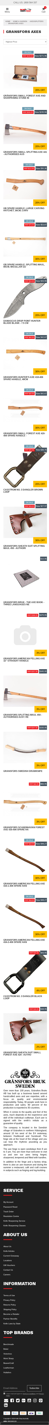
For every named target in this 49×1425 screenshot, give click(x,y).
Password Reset (10, 1207)
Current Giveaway (11, 1256)
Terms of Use (9, 1295)
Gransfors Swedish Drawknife (22, 771)
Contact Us (8, 1270)
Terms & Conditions (29, 1394)
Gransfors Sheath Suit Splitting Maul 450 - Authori (24, 547)
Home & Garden (20, 21)
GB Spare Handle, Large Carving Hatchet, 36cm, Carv (23, 209)
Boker (5, 1349)
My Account (8, 1202)
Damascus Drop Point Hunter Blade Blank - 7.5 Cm (21, 322)
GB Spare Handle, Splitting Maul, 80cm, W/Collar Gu (24, 265)
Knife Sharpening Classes (14, 1225)
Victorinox (7, 1354)
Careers (6, 1274)
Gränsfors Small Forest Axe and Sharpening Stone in (24, 97)
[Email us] (6, 1400)
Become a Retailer (11, 1314)
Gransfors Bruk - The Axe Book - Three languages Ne (23, 603)
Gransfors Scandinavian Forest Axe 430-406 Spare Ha (24, 828)
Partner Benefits (10, 1319)
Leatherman (8, 1368)
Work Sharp (8, 1358)
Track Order (8, 1211)
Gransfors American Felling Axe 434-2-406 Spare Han (24, 941)
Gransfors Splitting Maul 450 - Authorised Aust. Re (22, 716)
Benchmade (8, 1344)
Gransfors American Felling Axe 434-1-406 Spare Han (24, 885)
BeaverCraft (8, 1363)
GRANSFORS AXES (15, 23)
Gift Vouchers (9, 1265)
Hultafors (7, 1372)
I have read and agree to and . (25, 1394)
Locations (7, 1260)
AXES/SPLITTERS (36, 21)
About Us (7, 1246)
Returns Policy (9, 1305)
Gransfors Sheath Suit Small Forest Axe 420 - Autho (22, 1053)
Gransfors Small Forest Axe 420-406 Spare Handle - (24, 434)
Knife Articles (8, 1251)
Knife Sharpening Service (14, 1221)
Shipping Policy (9, 1309)
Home (7, 21)
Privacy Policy (9, 1300)
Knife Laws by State (11, 1323)
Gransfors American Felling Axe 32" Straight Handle (24, 659)
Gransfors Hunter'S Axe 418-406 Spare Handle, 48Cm (23, 378)
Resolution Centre (11, 1216)
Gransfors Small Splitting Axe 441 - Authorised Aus (25, 153)
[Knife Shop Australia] (25, 10)
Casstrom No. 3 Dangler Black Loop (22, 997)
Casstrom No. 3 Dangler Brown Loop (23, 491)
